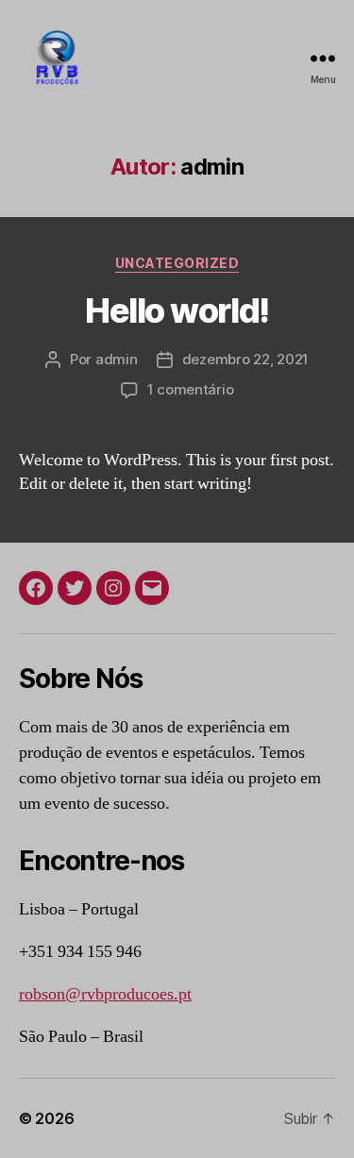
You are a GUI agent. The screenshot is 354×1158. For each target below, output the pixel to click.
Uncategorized (177, 263)
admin (116, 359)
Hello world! (176, 310)
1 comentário (190, 389)
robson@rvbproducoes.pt (105, 994)
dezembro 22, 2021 (246, 359)
